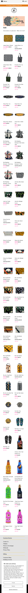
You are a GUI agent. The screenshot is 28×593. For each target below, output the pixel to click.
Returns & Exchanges (8, 545)
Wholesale (5, 547)
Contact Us (6, 541)
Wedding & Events (7, 559)
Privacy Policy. (7, 579)
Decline (13, 586)
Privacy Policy (6, 550)
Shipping (5, 543)
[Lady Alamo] (14, 10)
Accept (13, 582)
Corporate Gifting (7, 557)
